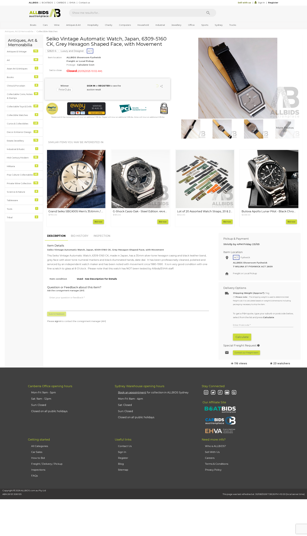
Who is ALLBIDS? (215, 446)
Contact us (84, 2)
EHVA (73, 2)
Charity (108, 25)
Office (191, 25)
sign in (58, 321)
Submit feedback (56, 314)
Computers (125, 25)
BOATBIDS (48, 2)
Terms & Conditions (216, 463)
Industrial (160, 25)
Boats (33, 25)
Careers (209, 457)
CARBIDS (61, 2)
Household (143, 25)
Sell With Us (212, 452)
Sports (204, 25)
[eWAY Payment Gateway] (86, 108)
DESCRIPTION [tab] (56, 235)
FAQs (34, 475)
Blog (121, 463)
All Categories (39, 446)
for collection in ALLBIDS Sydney (153, 392)
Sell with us (245, 2)
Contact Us (125, 446)
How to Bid (38, 457)
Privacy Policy (213, 469)
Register (273, 2)
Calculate (242, 337)
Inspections (38, 469)
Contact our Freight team (246, 352)
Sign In (261, 2)
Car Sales (36, 452)
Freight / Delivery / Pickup (47, 463)
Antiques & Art (73, 25)
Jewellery (176, 25)
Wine (56, 25)
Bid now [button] (98, 221)
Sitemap (123, 469)
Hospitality (92, 25)
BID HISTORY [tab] (79, 235)
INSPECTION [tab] (102, 235)
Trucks (232, 25)
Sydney (219, 25)
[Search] (208, 13)
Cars (45, 25)
